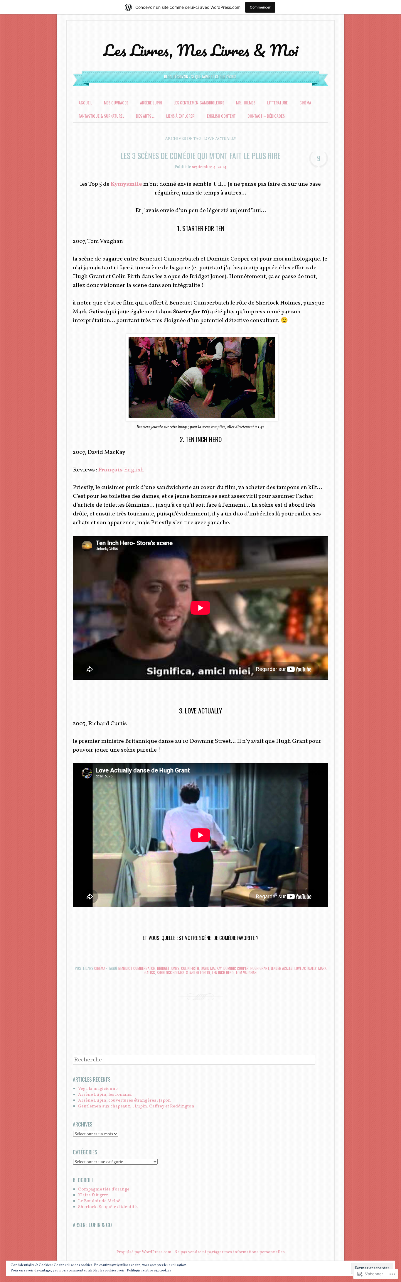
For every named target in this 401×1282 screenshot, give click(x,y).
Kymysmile (127, 184)
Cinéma (305, 102)
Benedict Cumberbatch (136, 968)
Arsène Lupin (151, 102)
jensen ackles (282, 968)
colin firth (190, 968)
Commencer (260, 7)
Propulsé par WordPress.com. (144, 1252)
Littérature (277, 102)
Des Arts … (145, 116)
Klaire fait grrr (93, 1195)
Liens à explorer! (180, 116)
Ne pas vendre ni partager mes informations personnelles (229, 1252)
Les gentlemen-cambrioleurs (198, 102)
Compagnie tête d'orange (103, 1189)
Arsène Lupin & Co (92, 1225)
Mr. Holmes (245, 102)
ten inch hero (223, 972)
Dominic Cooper (236, 968)
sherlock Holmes (170, 972)
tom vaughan (246, 972)
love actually (305, 968)
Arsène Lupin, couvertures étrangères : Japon (124, 1100)
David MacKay (211, 968)
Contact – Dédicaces (266, 116)
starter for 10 (198, 972)
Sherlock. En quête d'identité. (108, 1207)
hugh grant (259, 968)
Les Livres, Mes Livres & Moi (200, 50)
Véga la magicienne (98, 1089)
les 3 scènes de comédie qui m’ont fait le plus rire (200, 155)
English (134, 470)
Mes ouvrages (116, 102)
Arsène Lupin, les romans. (105, 1095)
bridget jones (168, 968)
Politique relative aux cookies (149, 1270)
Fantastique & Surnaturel (101, 116)
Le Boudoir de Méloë (99, 1201)
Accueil (85, 102)
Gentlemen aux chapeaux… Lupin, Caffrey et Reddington (136, 1106)
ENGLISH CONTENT (221, 116)
